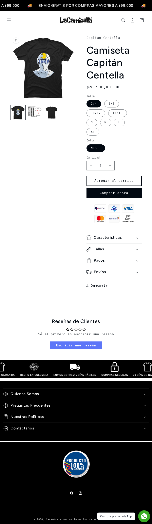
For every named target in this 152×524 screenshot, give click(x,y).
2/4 (94, 103)
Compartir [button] (99, 285)
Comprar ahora (114, 193)
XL (93, 131)
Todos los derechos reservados (96, 519)
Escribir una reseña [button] (76, 345)
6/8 (112, 103)
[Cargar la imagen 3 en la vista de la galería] (51, 112)
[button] (8, 20)
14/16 (118, 113)
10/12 (96, 113)
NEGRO (96, 148)
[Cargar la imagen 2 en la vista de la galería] (34, 112)
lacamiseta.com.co (59, 519)
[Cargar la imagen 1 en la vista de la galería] (17, 112)
